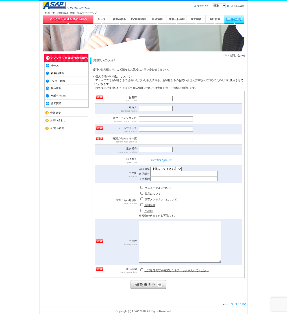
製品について (152, 193)
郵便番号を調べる (161, 160)
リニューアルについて (158, 187)
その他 (148, 211)
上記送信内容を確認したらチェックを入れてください (176, 270)
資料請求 (149, 205)
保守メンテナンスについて (160, 199)
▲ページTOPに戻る (234, 304)
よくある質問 (237, 6)
